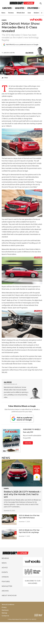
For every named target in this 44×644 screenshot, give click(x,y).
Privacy (4, 607)
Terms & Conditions (8, 604)
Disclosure (5, 610)
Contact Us (5, 616)
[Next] (41, 13)
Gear (29, 13)
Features (6, 581)
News (3, 13)
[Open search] (41, 3)
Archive (5, 591)
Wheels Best (21, 13)
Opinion (5, 577)
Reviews (11, 13)
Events (5, 572)
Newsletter (7, 586)
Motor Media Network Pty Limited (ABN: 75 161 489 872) (22, 619)
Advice (5, 568)
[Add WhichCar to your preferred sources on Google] (22, 418)
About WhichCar (9, 595)
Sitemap (4, 613)
